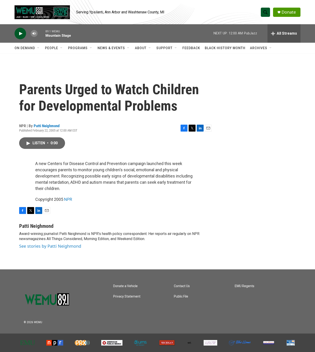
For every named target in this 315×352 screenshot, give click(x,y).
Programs (78, 48)
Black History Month (225, 48)
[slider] (41, 33)
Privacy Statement (126, 296)
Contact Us (182, 286)
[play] (20, 33)
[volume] (34, 33)
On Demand (25, 48)
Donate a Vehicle (125, 286)
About (140, 48)
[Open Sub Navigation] (38, 48)
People (51, 48)
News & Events (111, 48)
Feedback (191, 48)
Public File (181, 296)
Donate (289, 12)
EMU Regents (244, 286)
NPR (68, 199)
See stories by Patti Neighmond (50, 246)
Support (164, 48)
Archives (258, 48)
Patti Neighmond (46, 125)
